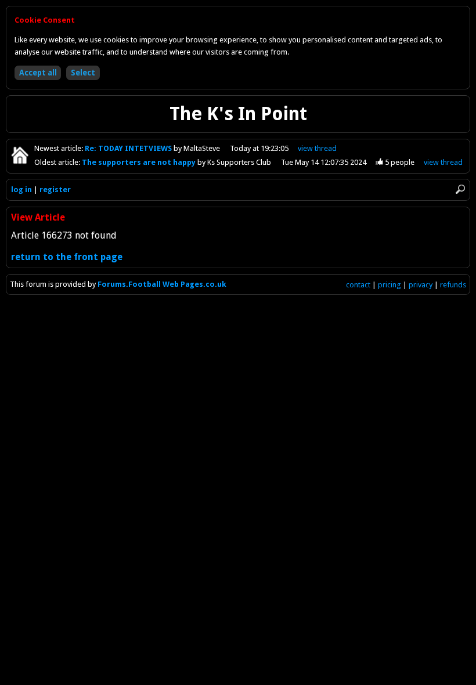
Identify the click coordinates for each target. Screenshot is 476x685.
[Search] (460, 189)
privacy (420, 284)
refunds (453, 284)
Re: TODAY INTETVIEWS (129, 148)
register (55, 189)
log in (21, 189)
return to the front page (66, 256)
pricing (389, 284)
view (317, 148)
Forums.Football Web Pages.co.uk (162, 284)
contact (358, 284)
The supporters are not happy (139, 162)
